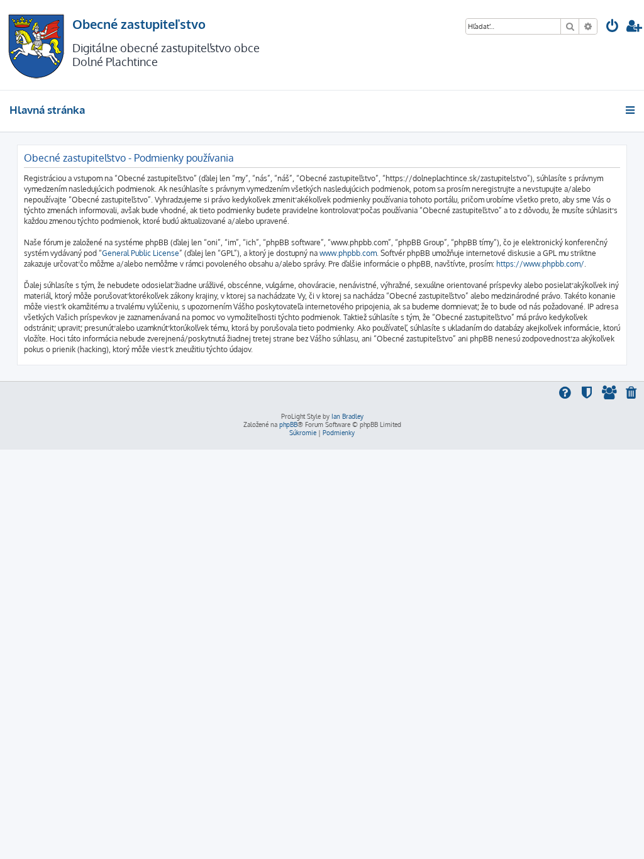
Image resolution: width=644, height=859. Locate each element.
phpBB (288, 424)
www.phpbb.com (348, 253)
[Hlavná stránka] (36, 45)
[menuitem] (612, 27)
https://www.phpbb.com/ (540, 264)
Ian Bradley (347, 416)
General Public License (140, 253)
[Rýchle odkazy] (631, 110)
